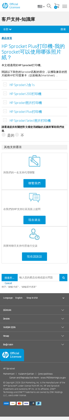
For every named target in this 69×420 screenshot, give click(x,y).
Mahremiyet (9, 373)
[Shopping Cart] (57, 6)
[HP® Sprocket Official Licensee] (11, 6)
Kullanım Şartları (26, 373)
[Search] (49, 6)
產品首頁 (7, 38)
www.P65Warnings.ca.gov (53, 377)
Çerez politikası (45, 373)
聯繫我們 (34, 183)
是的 (10, 135)
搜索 (63, 29)
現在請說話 (34, 256)
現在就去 (34, 220)
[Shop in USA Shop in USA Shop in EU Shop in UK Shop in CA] (42, 6)
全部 (6, 29)
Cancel (8, 283)
